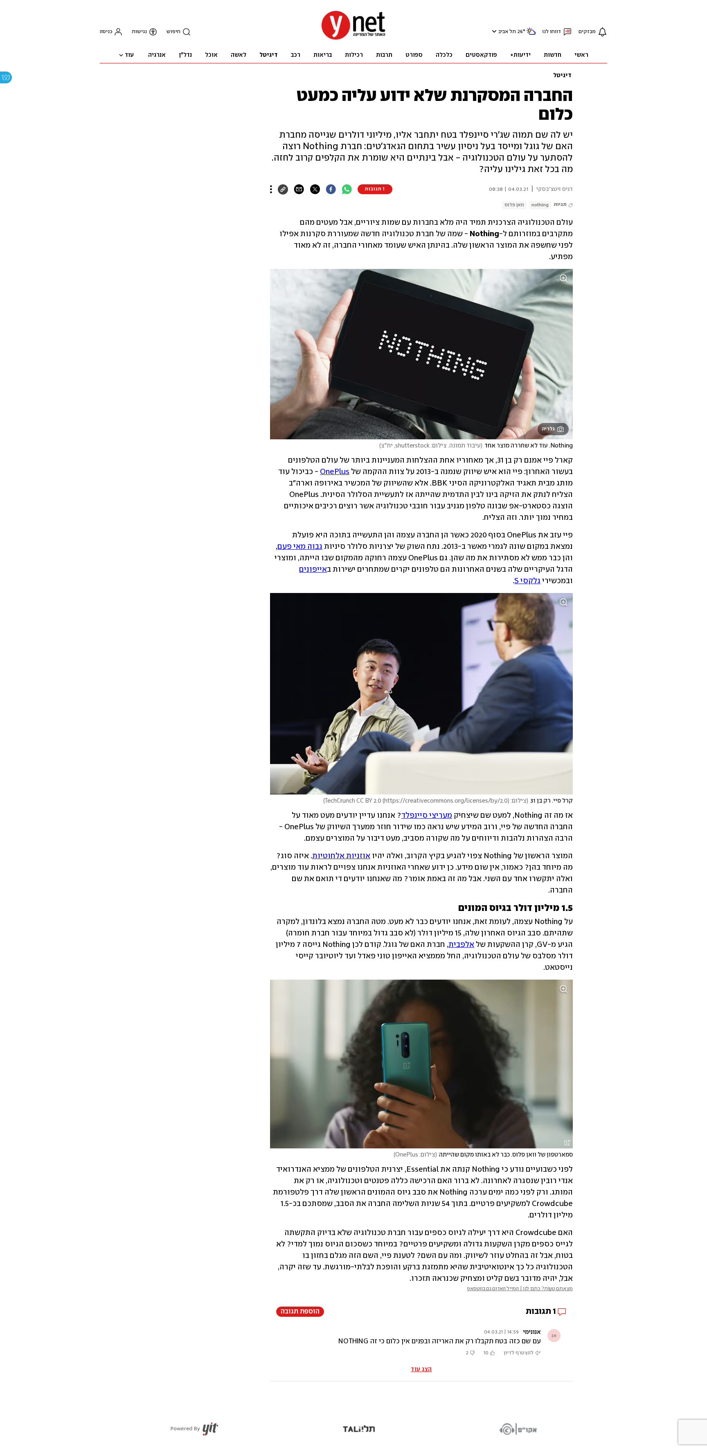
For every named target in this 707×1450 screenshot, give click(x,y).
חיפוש (173, 31)
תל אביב (507, 31)
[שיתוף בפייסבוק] (331, 189)
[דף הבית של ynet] (353, 39)
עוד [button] (129, 55)
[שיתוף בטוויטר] (315, 189)
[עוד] (271, 189)
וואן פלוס (514, 205)
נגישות (139, 31)
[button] (493, 31)
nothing (540, 205)
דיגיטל (562, 75)
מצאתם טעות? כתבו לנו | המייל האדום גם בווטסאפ (520, 1289)
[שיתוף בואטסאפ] (347, 189)
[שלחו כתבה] (299, 189)
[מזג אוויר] (531, 34)
